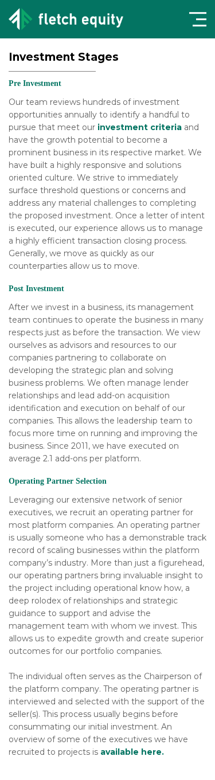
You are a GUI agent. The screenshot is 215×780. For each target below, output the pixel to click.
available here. (132, 752)
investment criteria (139, 127)
